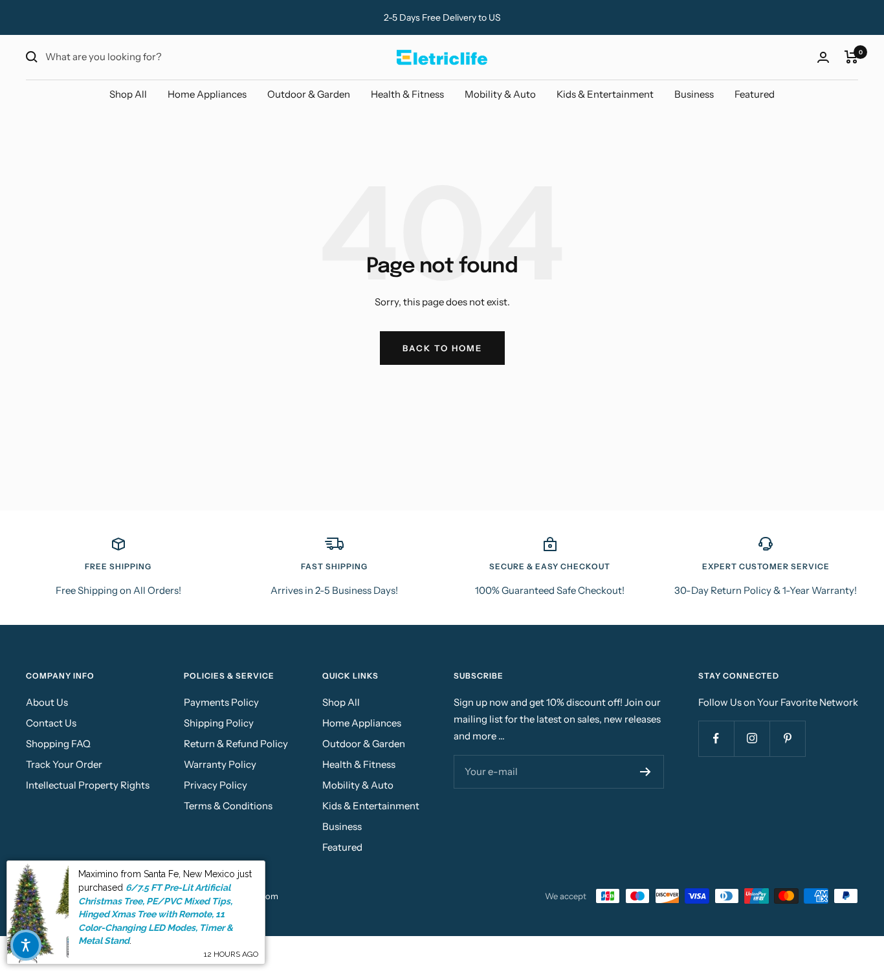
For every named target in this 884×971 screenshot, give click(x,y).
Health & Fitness (407, 94)
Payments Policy (221, 702)
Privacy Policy (215, 785)
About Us (47, 702)
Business (694, 94)
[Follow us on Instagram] (751, 738)
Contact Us (51, 723)
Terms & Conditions (228, 806)
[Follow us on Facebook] (716, 738)
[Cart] (851, 56)
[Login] (823, 57)
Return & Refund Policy (236, 743)
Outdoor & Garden (308, 94)
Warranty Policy (220, 764)
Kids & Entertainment (605, 94)
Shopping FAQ (58, 743)
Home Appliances (207, 94)
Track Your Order (64, 764)
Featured (755, 94)
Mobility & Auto (500, 94)
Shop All (128, 94)
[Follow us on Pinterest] (787, 738)
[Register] (645, 771)
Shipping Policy (219, 723)
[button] (25, 945)
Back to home (442, 348)
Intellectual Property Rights (87, 785)
